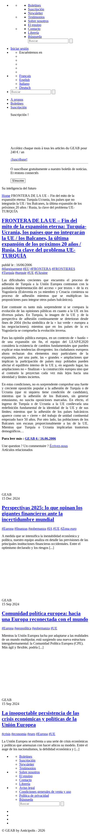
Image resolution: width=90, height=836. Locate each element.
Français (25, 76)
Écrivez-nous (59, 446)
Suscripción (36, 9)
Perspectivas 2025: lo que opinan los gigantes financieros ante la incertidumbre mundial (42, 513)
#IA (49, 528)
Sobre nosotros (38, 21)
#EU (26, 269)
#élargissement (12, 269)
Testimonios (36, 17)
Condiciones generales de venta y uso (45, 791)
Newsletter (35, 13)
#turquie (20, 273)
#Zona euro (68, 528)
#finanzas (21, 528)
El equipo (34, 25)
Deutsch (25, 87)
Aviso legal (27, 788)
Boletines (34, 5)
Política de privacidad (34, 795)
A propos (16, 99)
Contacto (34, 29)
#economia (18, 734)
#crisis (6, 734)
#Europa (8, 528)
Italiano (24, 84)
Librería (33, 33)
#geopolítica (22, 628)
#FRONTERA (40, 269)
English (24, 80)
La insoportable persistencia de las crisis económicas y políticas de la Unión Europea (40, 718)
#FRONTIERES (63, 269)
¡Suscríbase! (18, 159)
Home (6, 195)
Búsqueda (35, 36)
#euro (31, 734)
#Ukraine (41, 273)
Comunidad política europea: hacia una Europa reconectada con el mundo (45, 616)
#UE (30, 273)
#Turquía (8, 273)
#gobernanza (37, 528)
